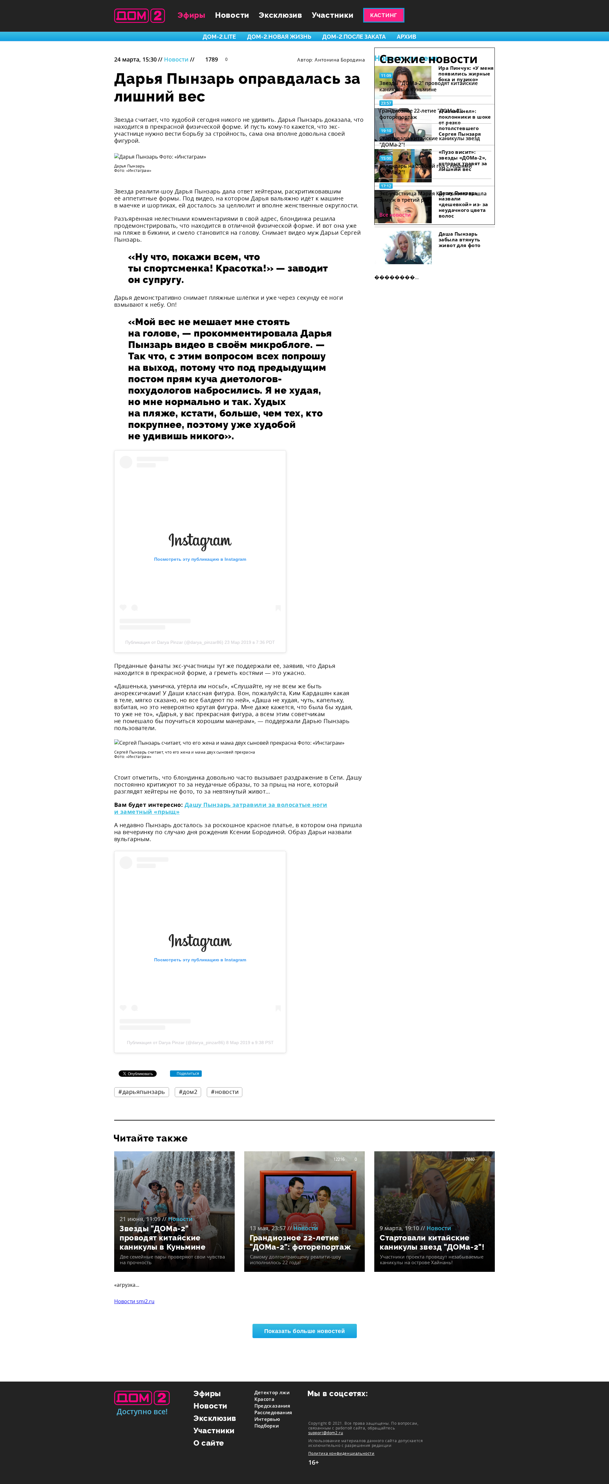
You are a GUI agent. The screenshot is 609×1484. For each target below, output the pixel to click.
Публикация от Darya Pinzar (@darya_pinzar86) (174, 642)
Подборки (266, 1425)
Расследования (273, 1412)
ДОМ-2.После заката (354, 36)
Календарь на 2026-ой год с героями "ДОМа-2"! (425, 169)
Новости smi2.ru (134, 1301)
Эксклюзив (280, 15)
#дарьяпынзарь (141, 1091)
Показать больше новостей (304, 1331)
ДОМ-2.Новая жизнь (279, 36)
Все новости (395, 214)
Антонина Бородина (340, 59)
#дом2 (188, 1091)
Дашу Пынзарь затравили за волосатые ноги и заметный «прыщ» (220, 808)
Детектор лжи (272, 1392)
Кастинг (383, 15)
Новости (232, 15)
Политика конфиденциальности (341, 1453)
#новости (225, 1091)
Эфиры (192, 15)
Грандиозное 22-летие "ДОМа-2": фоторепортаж (421, 114)
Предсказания (272, 1405)
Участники (333, 15)
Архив (406, 36)
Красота (264, 1399)
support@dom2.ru (325, 1432)
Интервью (267, 1419)
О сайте (208, 1443)
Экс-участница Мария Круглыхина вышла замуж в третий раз (433, 196)
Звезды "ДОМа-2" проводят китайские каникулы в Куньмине (428, 86)
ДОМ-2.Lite (219, 36)
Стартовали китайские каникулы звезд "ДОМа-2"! (429, 141)
